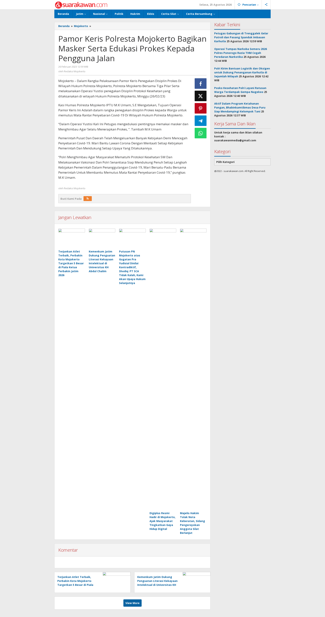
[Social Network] (266, 4)
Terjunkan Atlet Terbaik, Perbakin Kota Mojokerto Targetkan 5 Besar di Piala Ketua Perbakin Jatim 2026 (71, 263)
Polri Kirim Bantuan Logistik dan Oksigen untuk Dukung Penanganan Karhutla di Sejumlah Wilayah (242, 72)
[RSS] (88, 198)
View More (132, 603)
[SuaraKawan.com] (81, 4)
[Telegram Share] (201, 120)
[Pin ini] (201, 108)
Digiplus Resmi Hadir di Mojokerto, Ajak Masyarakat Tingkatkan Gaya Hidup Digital (162, 521)
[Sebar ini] (201, 83)
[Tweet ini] (201, 96)
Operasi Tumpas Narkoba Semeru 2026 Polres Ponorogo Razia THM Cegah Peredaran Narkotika (240, 53)
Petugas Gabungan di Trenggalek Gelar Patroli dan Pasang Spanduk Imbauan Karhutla (241, 37)
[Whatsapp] (201, 133)
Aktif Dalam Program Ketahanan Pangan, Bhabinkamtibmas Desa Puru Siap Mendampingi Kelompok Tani (239, 107)
